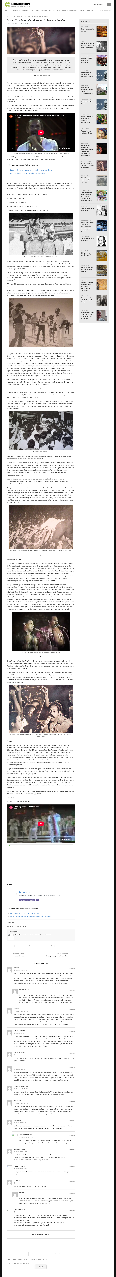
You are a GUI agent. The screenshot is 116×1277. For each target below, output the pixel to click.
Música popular (39, 946)
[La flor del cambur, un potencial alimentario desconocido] (102, 119)
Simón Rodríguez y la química (87, 239)
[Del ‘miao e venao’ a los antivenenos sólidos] (102, 270)
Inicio (8, 16)
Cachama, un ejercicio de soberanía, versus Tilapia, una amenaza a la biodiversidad (87, 151)
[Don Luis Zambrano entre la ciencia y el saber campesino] (102, 46)
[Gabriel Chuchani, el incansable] (102, 210)
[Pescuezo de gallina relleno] (102, 31)
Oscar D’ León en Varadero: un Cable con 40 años (87, 165)
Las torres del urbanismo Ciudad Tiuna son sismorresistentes (87, 90)
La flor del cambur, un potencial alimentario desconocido (87, 119)
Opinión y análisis (35, 10)
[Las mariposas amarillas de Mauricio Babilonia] (102, 75)
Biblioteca (82, 10)
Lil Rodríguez (24, 892)
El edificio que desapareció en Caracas (86, 180)
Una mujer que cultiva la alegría (86, 132)
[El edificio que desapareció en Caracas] (102, 180)
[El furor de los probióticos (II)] (102, 255)
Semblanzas (44, 10)
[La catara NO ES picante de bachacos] (102, 60)
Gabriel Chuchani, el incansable (87, 209)
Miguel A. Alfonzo (19, 1030)
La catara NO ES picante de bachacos (86, 60)
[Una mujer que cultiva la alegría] (102, 133)
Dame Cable (10, 946)
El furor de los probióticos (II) (86, 254)
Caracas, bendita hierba (86, 103)
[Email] (37, 900)
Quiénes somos (90, 10)
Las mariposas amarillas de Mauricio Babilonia (87, 75)
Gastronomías (56, 10)
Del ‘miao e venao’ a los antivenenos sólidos (87, 270)
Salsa (57, 946)
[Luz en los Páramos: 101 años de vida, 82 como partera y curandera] (102, 315)
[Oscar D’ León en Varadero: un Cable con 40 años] (102, 165)
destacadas (19, 946)
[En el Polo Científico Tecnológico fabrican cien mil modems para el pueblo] (102, 225)
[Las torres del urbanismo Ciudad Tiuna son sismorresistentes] (102, 89)
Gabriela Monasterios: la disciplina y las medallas (27, 173)
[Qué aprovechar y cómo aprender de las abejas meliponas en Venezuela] (102, 284)
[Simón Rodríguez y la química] (102, 241)
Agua (50, 10)
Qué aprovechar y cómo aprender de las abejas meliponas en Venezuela (87, 286)
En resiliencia (16, 10)
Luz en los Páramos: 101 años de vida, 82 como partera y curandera (88, 315)
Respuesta (72, 968)
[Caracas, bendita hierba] (102, 104)
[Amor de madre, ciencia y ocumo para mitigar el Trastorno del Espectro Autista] (102, 195)
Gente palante (25, 10)
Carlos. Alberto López (21, 1086)
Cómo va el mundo (73, 10)
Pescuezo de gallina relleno (87, 30)
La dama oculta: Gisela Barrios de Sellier (87, 300)
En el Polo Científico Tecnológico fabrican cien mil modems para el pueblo (87, 227)
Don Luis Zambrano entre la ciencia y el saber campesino (87, 46)
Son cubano (64, 946)
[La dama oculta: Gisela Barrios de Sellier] (102, 300)
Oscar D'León (49, 946)
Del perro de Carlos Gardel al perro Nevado (25, 913)
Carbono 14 (65, 10)
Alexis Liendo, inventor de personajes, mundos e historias (30, 917)
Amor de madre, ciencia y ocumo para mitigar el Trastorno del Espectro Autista (86, 197)
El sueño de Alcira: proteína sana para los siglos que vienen (31, 170)
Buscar (109, 4)
